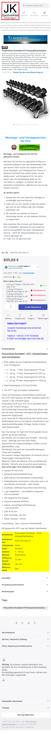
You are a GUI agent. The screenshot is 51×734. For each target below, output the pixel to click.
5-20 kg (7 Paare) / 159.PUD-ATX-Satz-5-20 (26, 285)
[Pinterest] (34, 623)
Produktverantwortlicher (13, 585)
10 (37, 124)
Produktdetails (8, 349)
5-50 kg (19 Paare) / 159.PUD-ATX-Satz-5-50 (26, 300)
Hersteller (6, 578)
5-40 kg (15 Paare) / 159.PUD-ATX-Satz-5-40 (26, 295)
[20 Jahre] (25, 39)
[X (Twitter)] (22, 623)
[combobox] (35, 5)
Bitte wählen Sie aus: (13, 281)
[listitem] (25, 99)
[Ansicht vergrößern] (25, 99)
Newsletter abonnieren (12, 701)
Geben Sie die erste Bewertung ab (28, 72)
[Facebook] (16, 623)
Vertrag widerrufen (25, 715)
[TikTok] (28, 623)
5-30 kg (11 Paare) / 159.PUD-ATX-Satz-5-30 (26, 290)
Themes (5, 708)
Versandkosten (28, 273)
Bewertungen (8, 591)
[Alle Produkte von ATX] (5, 47)
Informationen (8, 632)
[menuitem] (25, 608)
